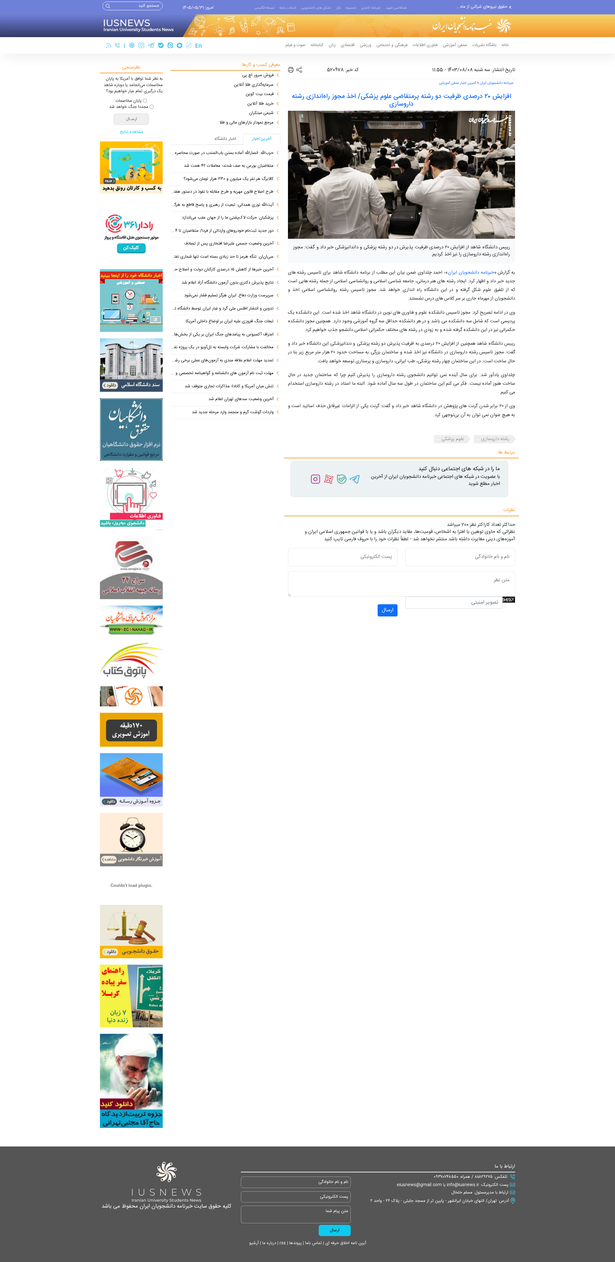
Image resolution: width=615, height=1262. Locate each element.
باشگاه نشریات (484, 45)
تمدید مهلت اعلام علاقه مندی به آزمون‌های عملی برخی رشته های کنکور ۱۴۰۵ (222, 361)
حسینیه (351, 8)
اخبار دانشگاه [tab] (225, 138)
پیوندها (295, 1243)
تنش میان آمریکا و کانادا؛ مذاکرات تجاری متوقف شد (229, 386)
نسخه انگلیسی (264, 8)
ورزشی (365, 45)
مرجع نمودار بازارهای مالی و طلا (246, 123)
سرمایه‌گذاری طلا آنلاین (254, 85)
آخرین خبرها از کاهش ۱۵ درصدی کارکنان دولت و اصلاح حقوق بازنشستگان (222, 270)
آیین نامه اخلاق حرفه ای (345, 1243)
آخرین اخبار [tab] (262, 138)
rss (282, 1243)
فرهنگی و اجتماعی (391, 45)
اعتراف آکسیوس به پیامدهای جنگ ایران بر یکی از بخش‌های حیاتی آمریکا (222, 335)
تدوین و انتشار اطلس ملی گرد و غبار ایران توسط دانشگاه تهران (222, 309)
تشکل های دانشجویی (316, 8)
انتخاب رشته (287, 8)
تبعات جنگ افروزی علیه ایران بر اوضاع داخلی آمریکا (230, 321)
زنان (332, 45)
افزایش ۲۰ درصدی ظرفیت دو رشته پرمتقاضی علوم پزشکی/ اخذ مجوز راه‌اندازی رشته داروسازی (401, 100)
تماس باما (313, 1243)
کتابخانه (317, 45)
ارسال (387, 610)
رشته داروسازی (495, 439)
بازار (338, 8)
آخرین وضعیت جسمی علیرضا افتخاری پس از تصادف (229, 244)
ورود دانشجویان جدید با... (485, 7)
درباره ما (268, 1243)
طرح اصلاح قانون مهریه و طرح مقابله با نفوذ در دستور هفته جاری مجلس (222, 192)
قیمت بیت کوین (260, 94)
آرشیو (254, 1243)
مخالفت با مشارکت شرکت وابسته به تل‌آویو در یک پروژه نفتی (222, 347)
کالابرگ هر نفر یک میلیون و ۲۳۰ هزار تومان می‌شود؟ (229, 179)
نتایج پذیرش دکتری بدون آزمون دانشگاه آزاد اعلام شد (228, 283)
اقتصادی (348, 45)
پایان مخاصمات (129, 101)
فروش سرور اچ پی (258, 75)
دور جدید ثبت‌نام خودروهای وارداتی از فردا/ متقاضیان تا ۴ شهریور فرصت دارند (222, 231)
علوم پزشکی (452, 439)
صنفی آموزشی (455, 45)
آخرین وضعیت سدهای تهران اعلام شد (241, 399)
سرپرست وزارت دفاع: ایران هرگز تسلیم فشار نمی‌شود (229, 296)
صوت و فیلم (295, 45)
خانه (505, 45)
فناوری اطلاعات (425, 45)
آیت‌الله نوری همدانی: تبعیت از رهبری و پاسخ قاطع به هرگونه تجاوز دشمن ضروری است (222, 205)
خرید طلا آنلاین (260, 104)
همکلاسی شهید (396, 8)
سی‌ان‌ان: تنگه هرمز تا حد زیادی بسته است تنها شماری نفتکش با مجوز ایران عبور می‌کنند (222, 257)
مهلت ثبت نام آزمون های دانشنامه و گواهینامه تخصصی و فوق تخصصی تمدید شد (222, 373)
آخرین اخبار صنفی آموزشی (457, 83)
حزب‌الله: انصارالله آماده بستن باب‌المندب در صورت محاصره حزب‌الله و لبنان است (222, 153)
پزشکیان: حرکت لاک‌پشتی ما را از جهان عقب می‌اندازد (228, 218)
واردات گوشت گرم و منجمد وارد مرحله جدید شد (233, 412)
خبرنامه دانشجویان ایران (496, 83)
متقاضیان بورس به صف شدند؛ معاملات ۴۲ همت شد (229, 166)
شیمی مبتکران (261, 113)
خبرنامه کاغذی (371, 8)
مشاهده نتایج (131, 132)
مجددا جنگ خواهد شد (128, 107)
